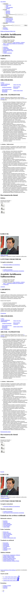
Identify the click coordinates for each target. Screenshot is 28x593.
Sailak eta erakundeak (7, 534)
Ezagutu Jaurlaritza (7, 533)
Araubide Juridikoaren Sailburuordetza (5, 85)
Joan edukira (3, 1)
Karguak (2, 471)
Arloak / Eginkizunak (5, 329)
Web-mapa (8, 13)
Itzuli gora (5, 587)
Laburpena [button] (5, 47)
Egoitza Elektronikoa (10, 21)
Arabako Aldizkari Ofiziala (8, 556)
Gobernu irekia (6, 536)
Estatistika (5, 549)
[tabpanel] (14, 66)
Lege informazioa (6, 525)
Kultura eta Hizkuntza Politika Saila (8, 31)
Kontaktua (8, 10)
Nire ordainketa (6, 546)
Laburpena (3, 286)
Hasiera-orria (8, 5)
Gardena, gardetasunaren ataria (9, 537)
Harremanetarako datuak (6, 431)
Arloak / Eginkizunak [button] (7, 49)
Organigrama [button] (6, 48)
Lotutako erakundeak (5, 498)
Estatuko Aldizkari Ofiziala (8, 559)
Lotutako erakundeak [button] (7, 52)
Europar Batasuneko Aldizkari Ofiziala (11, 560)
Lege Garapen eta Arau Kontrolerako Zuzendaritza (7, 90)
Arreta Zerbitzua (6, 535)
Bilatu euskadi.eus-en (10, 14)
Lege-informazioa (9, 19)
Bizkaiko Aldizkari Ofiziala (8, 557)
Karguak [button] (5, 51)
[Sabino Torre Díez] (10, 254)
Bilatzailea (8, 12)
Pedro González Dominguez (16, 87)
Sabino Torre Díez (11, 40)
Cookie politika (9, 20)
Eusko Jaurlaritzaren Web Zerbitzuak (8, 570)
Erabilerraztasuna (9, 18)
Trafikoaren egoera (7, 548)
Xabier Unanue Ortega (18, 90)
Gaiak (7, 6)
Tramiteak (8, 8)
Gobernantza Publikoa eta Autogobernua (15, 43)
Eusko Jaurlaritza (9, 7)
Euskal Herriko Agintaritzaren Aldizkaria (11, 555)
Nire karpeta (5, 29)
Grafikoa (2, 82)
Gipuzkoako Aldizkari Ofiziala (9, 558)
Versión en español (7, 585)
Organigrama (6, 44)
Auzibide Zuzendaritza (6, 87)
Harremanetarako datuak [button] (8, 50)
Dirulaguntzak (6, 544)
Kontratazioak (6, 545)
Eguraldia (5, 547)
